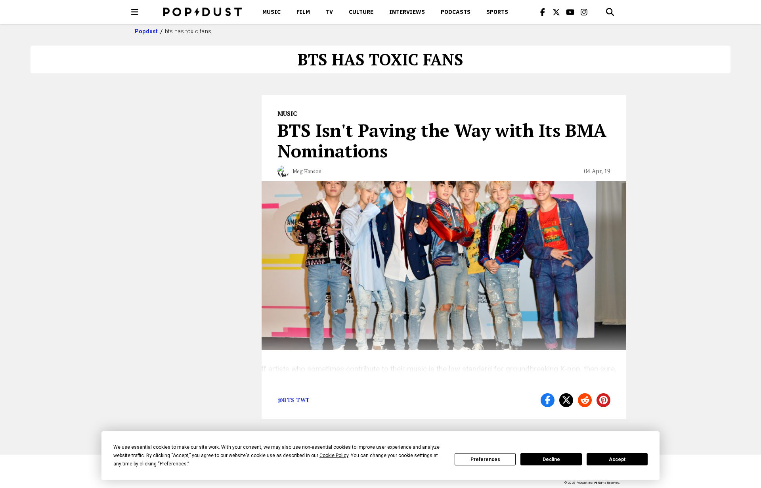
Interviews (407, 11)
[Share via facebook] (547, 400)
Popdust (146, 31)
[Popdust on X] (556, 12)
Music (271, 11)
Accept (617, 459)
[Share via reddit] (585, 400)
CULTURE (361, 11)
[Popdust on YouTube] (570, 12)
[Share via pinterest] (603, 400)
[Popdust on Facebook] (543, 12)
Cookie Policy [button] (333, 455)
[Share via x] (566, 400)
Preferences (485, 459)
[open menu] (135, 12)
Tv (329, 11)
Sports (497, 11)
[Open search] (610, 12)
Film (303, 11)
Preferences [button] (173, 464)
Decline (551, 459)
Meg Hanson (307, 171)
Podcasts (455, 11)
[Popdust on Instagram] (584, 12)
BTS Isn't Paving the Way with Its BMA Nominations (441, 140)
